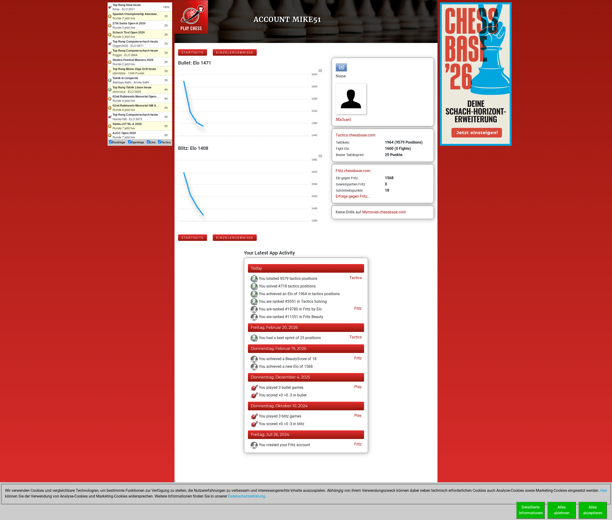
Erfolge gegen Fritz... (353, 196)
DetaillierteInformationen (531, 510)
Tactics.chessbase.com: (356, 135)
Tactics (355, 278)
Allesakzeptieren (592, 510)
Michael (343, 119)
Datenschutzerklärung (246, 496)
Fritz (357, 308)
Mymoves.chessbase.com (384, 212)
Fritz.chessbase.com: (353, 170)
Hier (603, 490)
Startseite (192, 52)
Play (357, 387)
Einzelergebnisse (234, 52)
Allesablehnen (561, 510)
